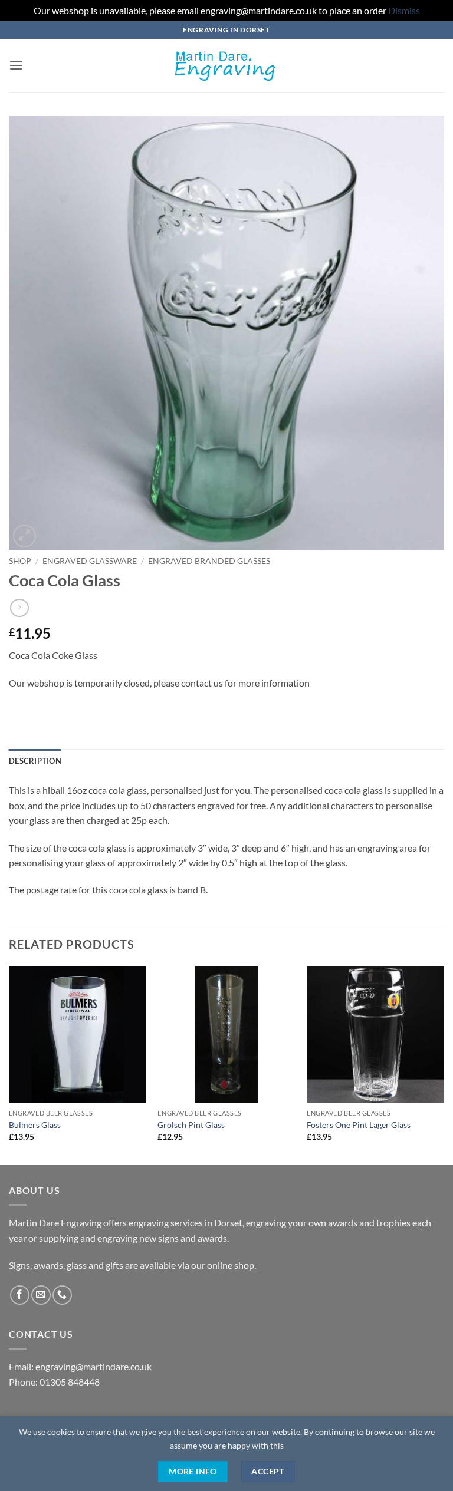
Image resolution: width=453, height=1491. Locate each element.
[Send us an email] (41, 1295)
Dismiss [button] (404, 10)
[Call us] (62, 1295)
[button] (16, 65)
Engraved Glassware (89, 561)
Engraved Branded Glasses (209, 561)
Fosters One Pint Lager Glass (359, 1125)
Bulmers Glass (35, 1125)
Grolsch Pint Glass (191, 1125)
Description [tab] (35, 761)
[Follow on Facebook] (19, 1295)
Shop (20, 561)
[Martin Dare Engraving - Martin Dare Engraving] (226, 65)
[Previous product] (19, 608)
